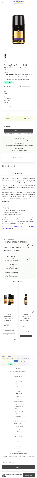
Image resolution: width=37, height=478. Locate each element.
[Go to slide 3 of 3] (20, 339)
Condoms (18, 396)
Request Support (18, 389)
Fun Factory (18, 436)
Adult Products (18, 409)
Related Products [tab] (18, 282)
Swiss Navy (18, 434)
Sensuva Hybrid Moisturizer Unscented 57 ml (26, 318)
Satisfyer (18, 429)
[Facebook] (3, 166)
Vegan (18, 399)
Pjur (18, 441)
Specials (18, 379)
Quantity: (7, 126)
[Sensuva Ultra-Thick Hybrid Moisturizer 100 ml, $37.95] (9, 299)
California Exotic (18, 426)
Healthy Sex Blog (18, 384)
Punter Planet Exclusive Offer (18, 371)
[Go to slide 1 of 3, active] (14, 339)
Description (18, 173)
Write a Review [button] (26, 86)
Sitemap (18, 391)
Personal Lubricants (18, 411)
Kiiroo (18, 449)
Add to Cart (28, 475)
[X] (11, 166)
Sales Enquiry (18, 386)
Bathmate (18, 446)
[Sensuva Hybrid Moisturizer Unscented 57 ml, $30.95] (26, 299)
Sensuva (18, 444)
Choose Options (9, 335)
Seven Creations (18, 439)
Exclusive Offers (18, 401)
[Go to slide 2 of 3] (17, 339)
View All (19, 451)
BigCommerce (21, 472)
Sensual (18, 414)
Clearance (18, 374)
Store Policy (18, 381)
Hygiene (18, 416)
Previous (2, 311)
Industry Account (18, 376)
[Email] (5, 166)
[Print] (8, 166)
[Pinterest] (14, 166)
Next (33, 311)
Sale (18, 419)
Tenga (18, 431)
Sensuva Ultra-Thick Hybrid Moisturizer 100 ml (9, 319)
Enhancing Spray (18, 406)
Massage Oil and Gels (18, 404)
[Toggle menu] (2, 2)
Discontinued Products (18, 421)
